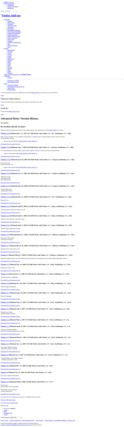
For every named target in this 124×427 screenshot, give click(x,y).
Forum (6, 414)
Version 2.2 (4, 274)
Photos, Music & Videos (13, 36)
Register (6, 2)
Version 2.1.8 (5, 283)
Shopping (10, 41)
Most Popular (11, 22)
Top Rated (10, 24)
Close (2, 95)
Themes (6, 48)
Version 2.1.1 (5, 344)
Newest (9, 53)
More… (6, 83)
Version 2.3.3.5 (6, 160)
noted (15, 423)
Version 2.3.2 (5, 235)
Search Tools (10, 39)
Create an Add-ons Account (8, 400)
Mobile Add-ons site (14, 111)
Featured (9, 21)
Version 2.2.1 (5, 264)
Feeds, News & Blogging (14, 32)
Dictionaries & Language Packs (15, 86)
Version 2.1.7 (5, 293)
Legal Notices (39, 420)
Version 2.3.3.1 (6, 206)
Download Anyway (15, 144)
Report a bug (71, 420)
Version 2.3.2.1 (6, 225)
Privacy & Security (12, 38)
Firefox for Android (12, 6)
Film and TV (10, 59)
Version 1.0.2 (5, 382)
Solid (8, 70)
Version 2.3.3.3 (6, 186)
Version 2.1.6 (5, 302)
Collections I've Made (13, 80)
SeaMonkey (10, 8)
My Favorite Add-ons (13, 82)
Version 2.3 (4, 255)
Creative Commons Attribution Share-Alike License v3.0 (16, 425)
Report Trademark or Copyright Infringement (22, 420)
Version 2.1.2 (5, 337)
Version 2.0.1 (5, 366)
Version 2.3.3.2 (6, 197)
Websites (9, 73)
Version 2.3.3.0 (6, 216)
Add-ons (15, 15)
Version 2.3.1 (5, 246)
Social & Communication (14, 42)
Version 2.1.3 (5, 326)
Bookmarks (10, 28)
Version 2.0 (4, 372)
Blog (5, 411)
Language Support (12, 35)
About (5, 410)
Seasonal (9, 68)
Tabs (8, 44)
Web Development (12, 45)
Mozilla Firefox (35, 92)
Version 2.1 (4, 355)
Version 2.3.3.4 (6, 173)
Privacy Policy (5, 420)
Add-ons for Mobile (12, 85)
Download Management (13, 30)
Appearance (10, 27)
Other (8, 47)
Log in (12, 2)
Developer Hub (11, 89)
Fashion (9, 57)
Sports (9, 71)
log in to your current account (10, 402)
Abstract (9, 54)
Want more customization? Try (17, 74)
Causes (9, 56)
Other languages (5, 417)
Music (9, 62)
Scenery (9, 67)
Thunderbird (10, 5)
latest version (52, 130)
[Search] (17, 11)
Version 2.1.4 (5, 320)
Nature (9, 64)
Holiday (9, 60)
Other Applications (9, 3)
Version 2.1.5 (5, 309)
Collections (7, 76)
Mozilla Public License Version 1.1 (28, 141)
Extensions (7, 19)
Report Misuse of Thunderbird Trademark (56, 420)
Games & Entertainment (13, 33)
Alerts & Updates (12, 25)
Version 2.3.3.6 (6, 147)
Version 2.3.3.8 (6, 133)
